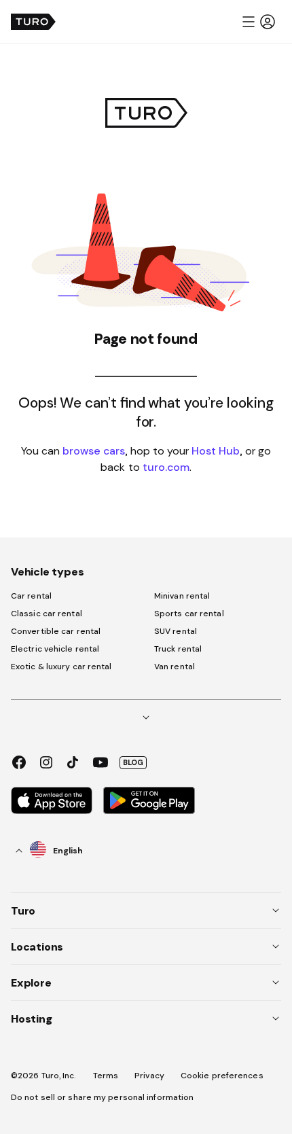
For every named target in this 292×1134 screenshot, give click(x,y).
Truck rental (178, 649)
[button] (258, 21)
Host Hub (215, 450)
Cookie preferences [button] (222, 1075)
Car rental (31, 596)
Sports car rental (189, 613)
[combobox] (49, 850)
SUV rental (175, 631)
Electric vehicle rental (55, 649)
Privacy (149, 1075)
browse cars (93, 450)
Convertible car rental (56, 631)
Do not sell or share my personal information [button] (102, 1097)
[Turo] (33, 22)
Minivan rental (182, 596)
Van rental (174, 666)
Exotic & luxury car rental (61, 666)
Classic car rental (46, 613)
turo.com (166, 467)
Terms (106, 1075)
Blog (133, 762)
